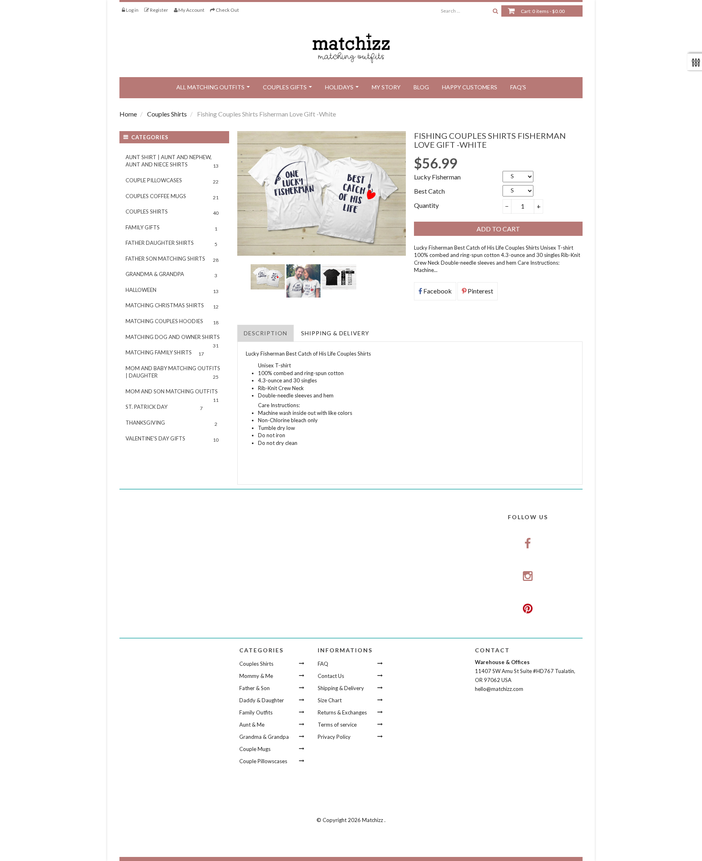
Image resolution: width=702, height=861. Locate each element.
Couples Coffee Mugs (172, 197)
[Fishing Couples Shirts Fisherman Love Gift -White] (268, 276)
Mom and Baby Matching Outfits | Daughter (173, 372)
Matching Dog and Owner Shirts (173, 339)
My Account (191, 10)
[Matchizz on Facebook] (528, 544)
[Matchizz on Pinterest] (528, 608)
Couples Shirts (172, 212)
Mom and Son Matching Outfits (172, 393)
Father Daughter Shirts (171, 243)
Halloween (172, 290)
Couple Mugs (255, 749)
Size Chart (330, 700)
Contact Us (331, 676)
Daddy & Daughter (261, 700)
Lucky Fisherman (437, 177)
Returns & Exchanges (342, 712)
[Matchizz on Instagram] (528, 576)
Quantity (426, 205)
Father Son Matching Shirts (172, 259)
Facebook (437, 291)
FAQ (323, 663)
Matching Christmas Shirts (172, 306)
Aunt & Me (251, 724)
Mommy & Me (256, 676)
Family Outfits (256, 712)
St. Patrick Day (164, 407)
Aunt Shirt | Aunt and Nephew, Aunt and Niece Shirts (172, 161)
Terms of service (337, 724)
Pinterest (479, 291)
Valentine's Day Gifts (172, 439)
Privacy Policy (334, 737)
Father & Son (254, 688)
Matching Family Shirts (165, 353)
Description (265, 333)
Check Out (227, 10)
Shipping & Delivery (335, 333)
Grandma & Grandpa (171, 274)
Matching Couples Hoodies (172, 322)
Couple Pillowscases (263, 761)
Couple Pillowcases (172, 181)
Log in (132, 10)
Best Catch (429, 191)
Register (158, 10)
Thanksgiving (171, 423)
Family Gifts (171, 228)
